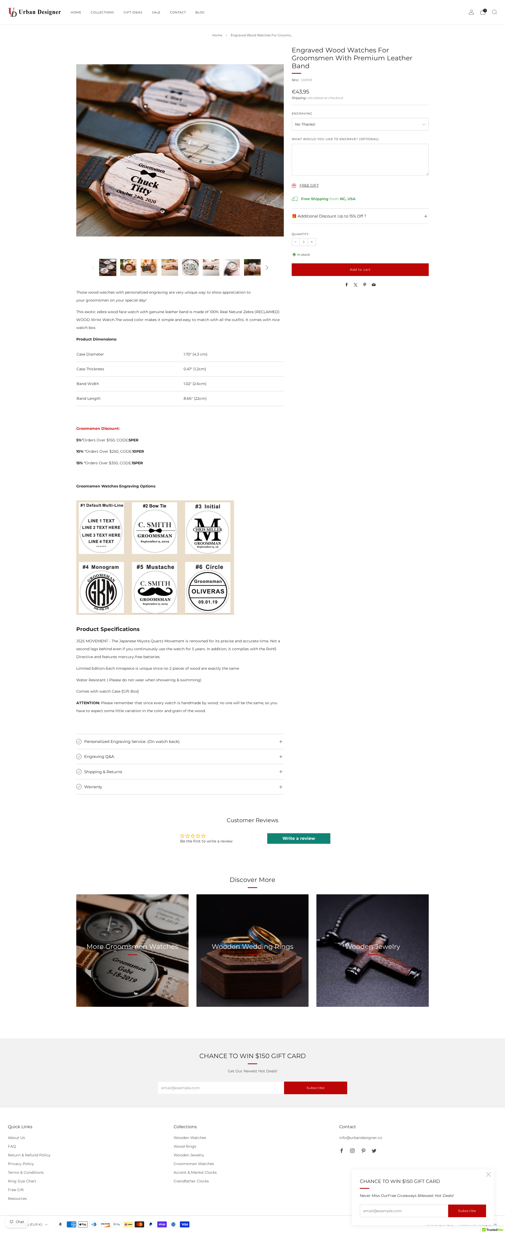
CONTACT (178, 12)
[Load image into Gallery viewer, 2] (128, 267)
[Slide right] (267, 267)
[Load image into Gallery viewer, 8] (252, 267)
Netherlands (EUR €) (25, 1224)
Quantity (300, 234)
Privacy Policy (21, 1164)
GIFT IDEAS (133, 12)
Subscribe (467, 1211)
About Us (16, 1138)
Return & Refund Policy (29, 1155)
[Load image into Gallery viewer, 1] (107, 267)
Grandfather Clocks (191, 1181)
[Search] (494, 12)
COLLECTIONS (102, 12)
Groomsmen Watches (194, 1164)
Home (217, 35)
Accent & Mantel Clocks (195, 1172)
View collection (132, 971)
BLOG (200, 12)
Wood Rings (185, 1146)
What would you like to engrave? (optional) (335, 139)
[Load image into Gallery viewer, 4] (169, 267)
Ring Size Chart (22, 1181)
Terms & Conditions (26, 1172)
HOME (76, 12)
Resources (17, 1198)
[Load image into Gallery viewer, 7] (231, 267)
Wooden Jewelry (189, 1155)
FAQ (12, 1146)
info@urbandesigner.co (360, 1138)
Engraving (302, 113)
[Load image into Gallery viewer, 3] (149, 267)
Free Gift (16, 1190)
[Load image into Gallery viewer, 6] (211, 267)
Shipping (299, 98)
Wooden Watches (190, 1138)
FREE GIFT (309, 185)
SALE (156, 12)
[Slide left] (93, 267)
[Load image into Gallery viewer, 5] (190, 267)
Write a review (298, 838)
